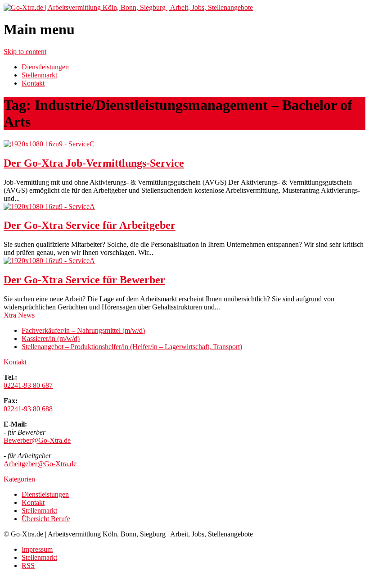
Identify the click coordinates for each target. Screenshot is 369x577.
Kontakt (33, 83)
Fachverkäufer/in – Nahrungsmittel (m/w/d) (83, 330)
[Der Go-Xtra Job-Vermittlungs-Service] (49, 144)
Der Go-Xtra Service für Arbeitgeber (90, 225)
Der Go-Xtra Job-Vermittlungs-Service (94, 163)
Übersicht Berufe (46, 518)
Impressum (37, 549)
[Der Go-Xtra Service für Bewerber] (49, 260)
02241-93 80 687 (28, 385)
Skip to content (25, 51)
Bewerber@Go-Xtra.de (37, 440)
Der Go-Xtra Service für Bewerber (84, 280)
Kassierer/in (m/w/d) (51, 338)
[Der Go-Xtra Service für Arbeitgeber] (49, 206)
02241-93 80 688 (28, 409)
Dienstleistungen (45, 67)
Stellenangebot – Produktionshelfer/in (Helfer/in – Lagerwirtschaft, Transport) (132, 346)
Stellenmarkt (39, 75)
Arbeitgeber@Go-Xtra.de (40, 464)
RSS (28, 565)
